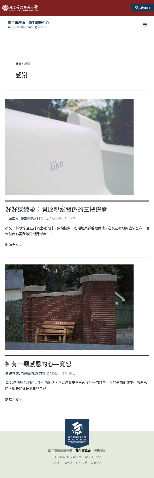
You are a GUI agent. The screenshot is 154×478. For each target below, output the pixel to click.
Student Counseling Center (28, 24)
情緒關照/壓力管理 (34, 373)
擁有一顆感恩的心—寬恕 (38, 364)
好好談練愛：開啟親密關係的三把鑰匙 (56, 209)
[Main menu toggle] (145, 25)
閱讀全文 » (13, 245)
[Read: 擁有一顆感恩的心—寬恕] (69, 307)
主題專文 (12, 219)
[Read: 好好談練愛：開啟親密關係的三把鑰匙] (69, 147)
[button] (142, 7)
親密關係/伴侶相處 (34, 219)
